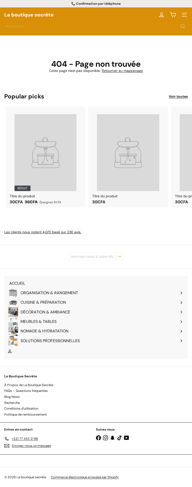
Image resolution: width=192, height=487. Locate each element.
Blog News (12, 397)
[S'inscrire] (119, 256)
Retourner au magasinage (122, 70)
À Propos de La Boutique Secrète (28, 385)
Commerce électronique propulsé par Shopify (85, 477)
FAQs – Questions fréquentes (26, 391)
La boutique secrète (29, 15)
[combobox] (96, 26)
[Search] (183, 26)
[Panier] (173, 14)
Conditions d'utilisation (21, 408)
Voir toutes (178, 96)
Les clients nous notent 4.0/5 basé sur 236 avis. (42, 232)
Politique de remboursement (25, 414)
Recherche (12, 403)
